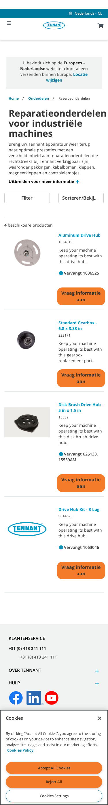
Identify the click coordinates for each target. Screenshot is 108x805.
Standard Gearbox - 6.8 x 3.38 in (77, 325)
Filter (27, 198)
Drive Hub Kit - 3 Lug (78, 509)
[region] (54, 757)
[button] (44, 181)
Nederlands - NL (88, 13)
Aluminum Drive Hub (79, 235)
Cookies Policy (20, 750)
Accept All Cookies (54, 768)
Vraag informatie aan (81, 296)
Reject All (54, 781)
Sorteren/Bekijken (82, 198)
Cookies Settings (54, 795)
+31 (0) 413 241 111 (27, 648)
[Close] (99, 718)
